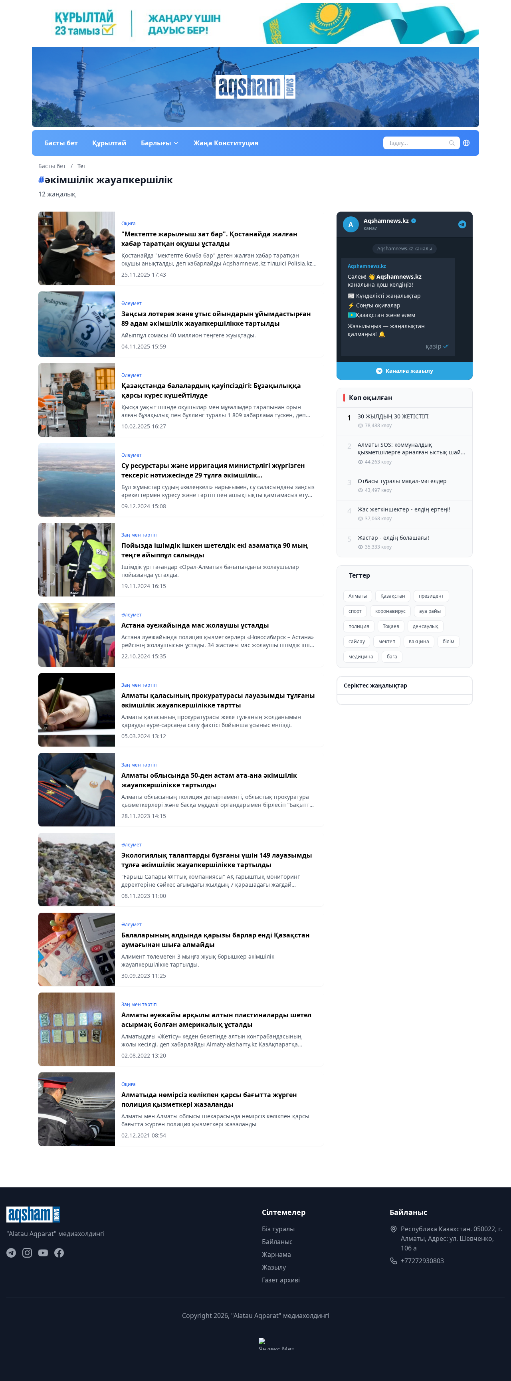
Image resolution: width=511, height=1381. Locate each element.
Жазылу (274, 1267)
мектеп (386, 641)
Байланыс (277, 1241)
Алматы (358, 595)
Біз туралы (278, 1228)
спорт (355, 611)
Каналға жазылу (409, 370)
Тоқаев (391, 626)
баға (392, 656)
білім (448, 641)
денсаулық (425, 626)
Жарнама (276, 1254)
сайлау (357, 641)
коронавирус (390, 611)
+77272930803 (422, 1260)
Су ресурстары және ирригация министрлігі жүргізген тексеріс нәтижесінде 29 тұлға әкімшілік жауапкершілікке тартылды (213, 475)
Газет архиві (281, 1280)
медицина (361, 656)
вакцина (419, 641)
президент (431, 595)
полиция (359, 626)
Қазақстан (392, 595)
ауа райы (430, 611)
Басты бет (61, 143)
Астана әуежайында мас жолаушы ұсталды (195, 625)
